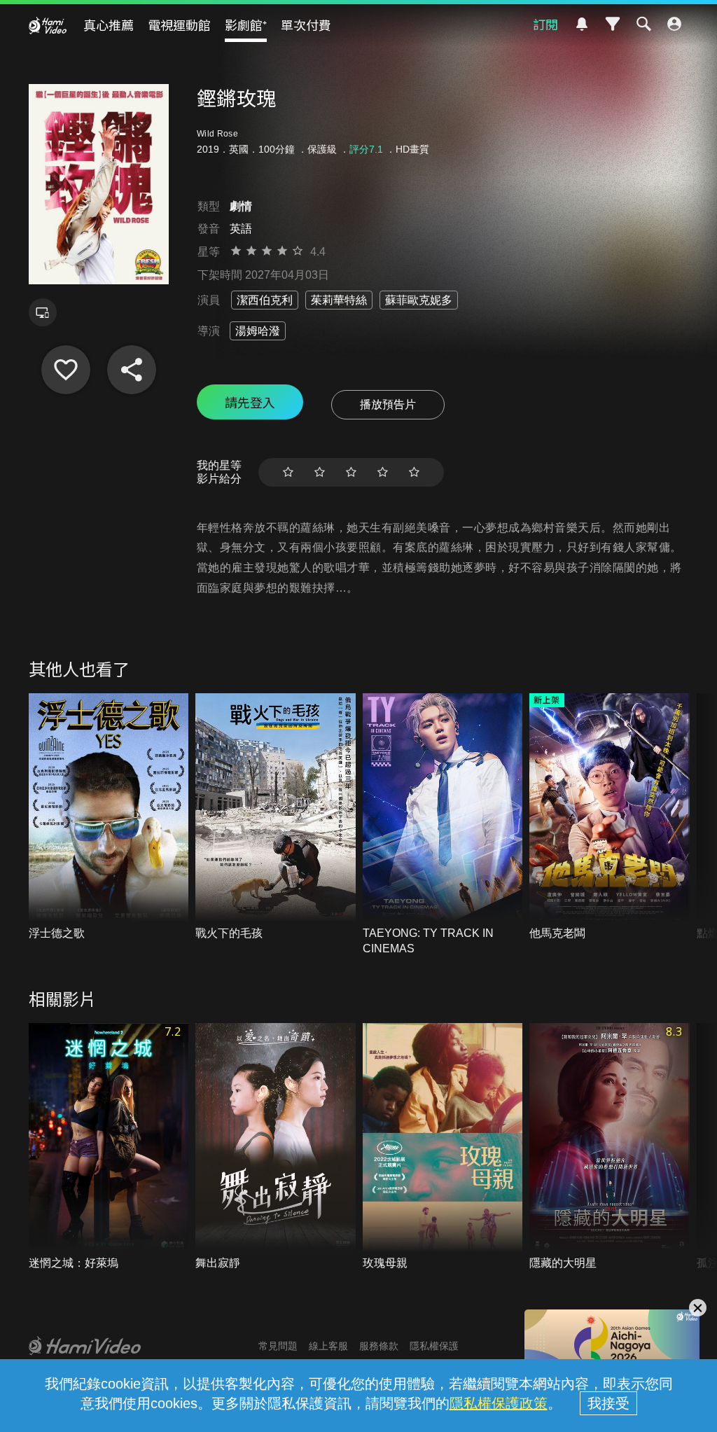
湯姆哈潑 (257, 331)
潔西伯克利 (265, 300)
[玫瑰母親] (443, 1147)
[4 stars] (382, 472)
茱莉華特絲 (339, 300)
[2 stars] (319, 472)
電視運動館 (179, 24)
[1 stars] (288, 472)
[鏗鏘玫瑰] (65, 369)
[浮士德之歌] (109, 817)
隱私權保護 (434, 1345)
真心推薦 (108, 24)
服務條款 (378, 1345)
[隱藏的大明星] (609, 1147)
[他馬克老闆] (609, 817)
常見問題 (278, 1345)
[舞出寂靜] (275, 1147)
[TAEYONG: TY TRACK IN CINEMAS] (443, 825)
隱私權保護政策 (499, 1403)
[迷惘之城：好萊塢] (109, 1147)
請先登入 (250, 402)
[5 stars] (414, 472)
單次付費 (306, 24)
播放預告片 (388, 404)
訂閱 (545, 24)
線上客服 (328, 1345)
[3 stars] (351, 472)
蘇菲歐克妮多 (418, 300)
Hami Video (48, 25)
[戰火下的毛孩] (275, 817)
